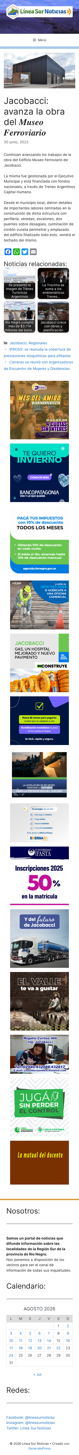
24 (11, 1355)
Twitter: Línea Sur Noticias (28, 1428)
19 (30, 1348)
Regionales (38, 343)
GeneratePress (39, 1448)
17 (11, 1348)
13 (39, 1341)
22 (58, 1348)
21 (49, 1348)
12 (30, 1341)
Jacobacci (18, 343)
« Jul (37, 1374)
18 (21, 1348)
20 (39, 1348)
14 (49, 1341)
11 (20, 1341)
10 (11, 1341)
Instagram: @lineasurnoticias (30, 1423)
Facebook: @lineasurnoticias (30, 1417)
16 (68, 1341)
